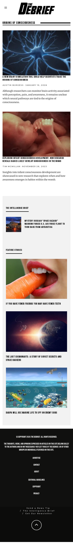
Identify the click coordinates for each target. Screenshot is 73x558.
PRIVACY (36, 493)
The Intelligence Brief (39, 511)
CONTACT (36, 464)
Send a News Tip (38, 508)
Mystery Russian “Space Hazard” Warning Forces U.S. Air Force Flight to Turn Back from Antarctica (45, 223)
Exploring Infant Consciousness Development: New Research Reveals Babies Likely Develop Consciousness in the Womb (33, 160)
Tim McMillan (11, 166)
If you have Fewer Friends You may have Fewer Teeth (33, 303)
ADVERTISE (36, 457)
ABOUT (36, 471)
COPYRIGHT (37, 486)
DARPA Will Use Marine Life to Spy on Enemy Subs (31, 412)
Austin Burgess (13, 85)
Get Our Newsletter (38, 513)
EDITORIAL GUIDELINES (36, 479)
